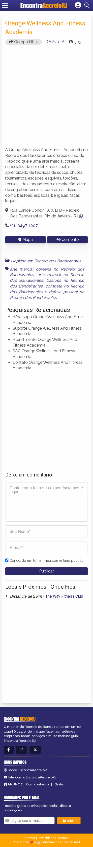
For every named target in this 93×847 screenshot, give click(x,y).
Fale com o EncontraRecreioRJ (32, 777)
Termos (30, 838)
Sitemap (62, 838)
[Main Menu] (5, 5)
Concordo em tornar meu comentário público (46, 561)
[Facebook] (9, 750)
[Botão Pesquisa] (88, 5)
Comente (70, 239)
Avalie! (58, 41)
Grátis (59, 784)
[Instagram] (21, 750)
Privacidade (46, 838)
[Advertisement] (46, 95)
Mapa (27, 239)
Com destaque (38, 784)
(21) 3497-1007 (24, 225)
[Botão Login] (78, 5)
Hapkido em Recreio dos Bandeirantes (46, 261)
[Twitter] (35, 750)
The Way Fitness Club (64, 596)
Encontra (43, 5)
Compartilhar (25, 41)
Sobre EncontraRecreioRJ (28, 770)
